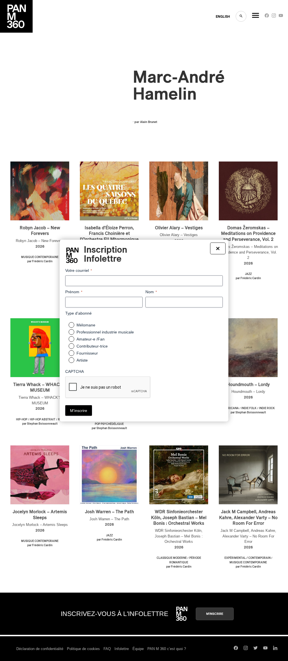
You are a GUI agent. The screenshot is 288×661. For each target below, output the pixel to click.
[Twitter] (255, 648)
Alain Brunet (148, 122)
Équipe (138, 649)
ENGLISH (223, 16)
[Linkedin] (275, 648)
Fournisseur (87, 353)
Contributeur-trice (92, 346)
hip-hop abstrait (42, 419)
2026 (39, 246)
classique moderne (172, 558)
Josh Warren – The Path (109, 512)
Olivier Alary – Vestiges (179, 228)
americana (230, 408)
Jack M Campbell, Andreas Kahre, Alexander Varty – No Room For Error (248, 518)
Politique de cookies (83, 649)
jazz (248, 274)
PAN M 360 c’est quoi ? (166, 649)
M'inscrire (214, 613)
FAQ (107, 649)
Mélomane (85, 325)
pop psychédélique (109, 424)
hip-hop (21, 419)
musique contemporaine (39, 257)
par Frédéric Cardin (40, 261)
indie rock (267, 408)
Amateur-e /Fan (90, 339)
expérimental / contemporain (247, 558)
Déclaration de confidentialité (39, 649)
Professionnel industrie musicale (105, 332)
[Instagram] (274, 16)
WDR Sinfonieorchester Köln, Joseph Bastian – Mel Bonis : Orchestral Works (178, 518)
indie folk (248, 408)
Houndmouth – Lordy (248, 384)
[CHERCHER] (241, 16)
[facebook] (267, 16)
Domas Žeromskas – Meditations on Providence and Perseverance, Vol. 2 (248, 234)
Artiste (82, 360)
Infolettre (121, 649)
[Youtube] (281, 16)
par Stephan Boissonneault (40, 423)
